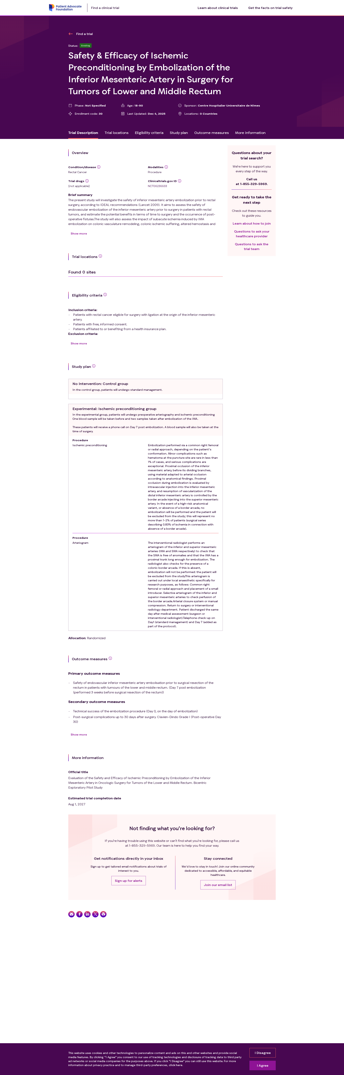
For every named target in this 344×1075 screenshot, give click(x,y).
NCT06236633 (157, 186)
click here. (176, 1065)
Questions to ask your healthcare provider (251, 233)
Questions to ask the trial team (251, 246)
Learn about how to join (252, 223)
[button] (128, 880)
